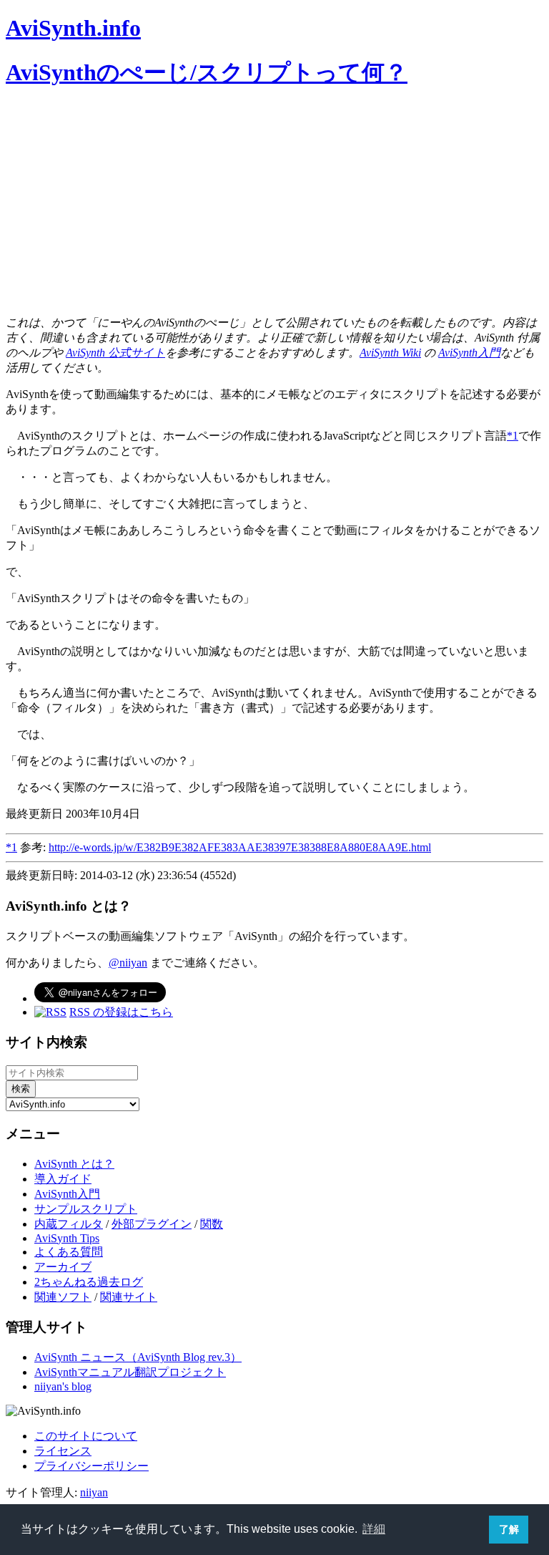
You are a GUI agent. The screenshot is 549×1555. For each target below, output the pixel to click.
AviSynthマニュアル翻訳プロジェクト (130, 1372)
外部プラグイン (152, 1224)
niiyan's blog (63, 1386)
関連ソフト (63, 1297)
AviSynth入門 (469, 353)
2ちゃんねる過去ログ (88, 1282)
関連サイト (128, 1297)
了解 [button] (509, 1529)
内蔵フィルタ (68, 1224)
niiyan (94, 1492)
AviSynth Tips (66, 1238)
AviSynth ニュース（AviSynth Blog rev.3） (138, 1357)
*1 (512, 436)
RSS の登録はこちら (121, 1012)
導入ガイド (63, 1179)
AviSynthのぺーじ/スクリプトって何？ (206, 72)
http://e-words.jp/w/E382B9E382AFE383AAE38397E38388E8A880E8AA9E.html (240, 847)
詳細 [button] (373, 1529)
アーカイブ (63, 1267)
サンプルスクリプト (85, 1209)
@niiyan (128, 962)
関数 (211, 1224)
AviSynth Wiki (390, 353)
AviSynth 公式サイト (115, 353)
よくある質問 (68, 1252)
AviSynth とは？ (74, 1164)
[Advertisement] (274, 204)
